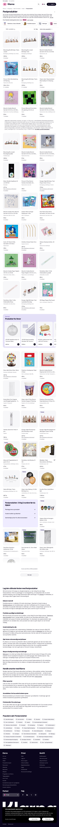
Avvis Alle (34, 819)
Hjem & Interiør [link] (17, 8)
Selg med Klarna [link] (43, 760)
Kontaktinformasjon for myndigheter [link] (11, 782)
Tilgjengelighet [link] (6, 776)
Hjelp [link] (22, 756)
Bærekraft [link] (5, 769)
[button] (43, 4)
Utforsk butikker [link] (25, 763)
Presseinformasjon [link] (7, 763)
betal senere (38, 676)
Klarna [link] (4, 8)
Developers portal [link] (44, 763)
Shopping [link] (9, 8)
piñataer (42, 594)
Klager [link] (22, 767)
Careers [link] (4, 758)
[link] (23, 795)
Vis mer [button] (29, 575)
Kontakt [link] (4, 780)
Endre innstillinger (10, 819)
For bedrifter (11, 1)
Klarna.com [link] (10, 824)
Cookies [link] (4, 824)
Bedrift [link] (42, 753)
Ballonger (5, 654)
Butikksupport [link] (43, 756)
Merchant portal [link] (43, 758)
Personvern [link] (5, 765)
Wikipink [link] (5, 771)
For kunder (5, 1)
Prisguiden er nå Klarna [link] (8, 774)
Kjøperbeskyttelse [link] (25, 765)
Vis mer (51, 17)
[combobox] (46, 29)
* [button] (9, 188)
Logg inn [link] (23, 758)
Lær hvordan (30, 20)
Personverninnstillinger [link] (26, 771)
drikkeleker (39, 631)
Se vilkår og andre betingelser (42, 129)
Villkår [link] (4, 760)
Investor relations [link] (7, 787)
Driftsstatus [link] (42, 765)
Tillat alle (48, 819)
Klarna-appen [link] (24, 760)
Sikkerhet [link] (5, 767)
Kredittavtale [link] (24, 769)
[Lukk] (54, 808)
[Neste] (54, 23)
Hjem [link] (23, 8)
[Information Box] (14, 29)
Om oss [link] (4, 756)
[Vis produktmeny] (54, 11)
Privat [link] (23, 753)
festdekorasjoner (7, 605)
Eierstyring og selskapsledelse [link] (10, 785)
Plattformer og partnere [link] (45, 767)
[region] (29, 815)
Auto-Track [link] (5, 778)
